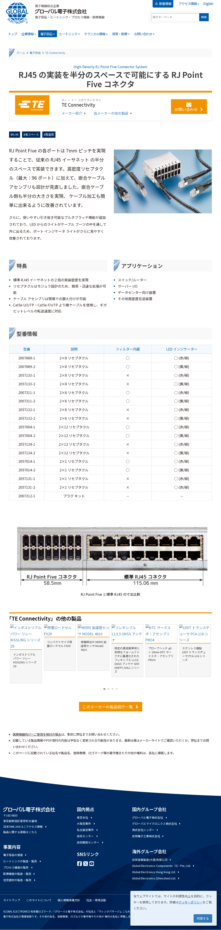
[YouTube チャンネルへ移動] (91, 863)
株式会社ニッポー (143, 830)
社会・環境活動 (96, 900)
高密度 (50, 134)
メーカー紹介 (72, 113)
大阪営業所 (84, 823)
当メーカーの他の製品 (111, 113)
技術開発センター (88, 842)
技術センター (85, 836)
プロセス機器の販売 (16, 867)
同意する (203, 918)
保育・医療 (120, 33)
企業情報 (27, 33)
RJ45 (15, 134)
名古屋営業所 (85, 830)
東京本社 (83, 817)
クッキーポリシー (190, 902)
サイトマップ (11, 900)
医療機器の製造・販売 (17, 874)
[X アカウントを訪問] (85, 863)
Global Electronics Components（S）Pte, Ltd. (161, 866)
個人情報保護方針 (69, 900)
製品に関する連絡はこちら (20, 832)
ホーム (21, 53)
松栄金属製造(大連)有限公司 (149, 860)
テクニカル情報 (95, 33)
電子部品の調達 (13, 855)
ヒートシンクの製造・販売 (20, 861)
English (208, 3)
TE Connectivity (55, 53)
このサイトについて (39, 900)
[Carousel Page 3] (113, 689)
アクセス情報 (188, 3)
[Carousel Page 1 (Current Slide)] (104, 689)
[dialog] (173, 908)
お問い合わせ (143, 33)
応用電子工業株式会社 (146, 836)
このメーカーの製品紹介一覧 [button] (107, 706)
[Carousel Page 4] (117, 689)
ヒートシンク (68, 33)
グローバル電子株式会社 (148, 817)
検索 (204, 17)
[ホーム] (19, 13)
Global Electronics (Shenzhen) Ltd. (154, 878)
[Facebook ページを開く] (79, 863)
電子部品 (46, 33)
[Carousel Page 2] (108, 689)
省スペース (32, 134)
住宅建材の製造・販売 (17, 880)
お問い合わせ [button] (186, 109)
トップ (12, 33)
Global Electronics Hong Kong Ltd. (154, 872)
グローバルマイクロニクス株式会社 (154, 823)
